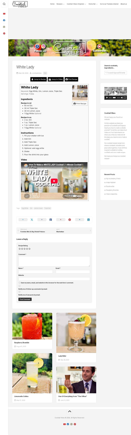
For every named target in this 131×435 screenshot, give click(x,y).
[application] (115, 93)
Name (20, 268)
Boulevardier (110, 186)
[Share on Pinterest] (63, 219)
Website (21, 275)
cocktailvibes (37, 73)
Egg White (25, 208)
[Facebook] (4, 20)
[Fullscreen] (125, 98)
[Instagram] (4, 27)
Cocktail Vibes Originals (75, 4)
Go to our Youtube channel (109, 4)
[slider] (114, 97)
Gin (45, 73)
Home (52, 4)
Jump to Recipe (39, 79)
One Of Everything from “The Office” (72, 396)
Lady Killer (62, 356)
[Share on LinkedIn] (82, 219)
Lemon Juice (38, 208)
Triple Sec (47, 208)
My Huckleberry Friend (113, 178)
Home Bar (92, 4)
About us (124, 4)
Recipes (59, 4)
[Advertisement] (69, 23)
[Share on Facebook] (44, 219)
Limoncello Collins (21, 396)
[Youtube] (4, 14)
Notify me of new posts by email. (29, 295)
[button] (116, 93)
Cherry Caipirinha (111, 194)
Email (58, 268)
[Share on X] (25, 219)
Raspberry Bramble (21, 343)
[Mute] (122, 98)
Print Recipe (72, 79)
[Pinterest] (4, 33)
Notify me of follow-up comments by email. (32, 289)
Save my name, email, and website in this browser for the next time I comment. (47, 283)
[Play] (107, 98)
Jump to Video (57, 79)
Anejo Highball (110, 182)
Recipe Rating (23, 245)
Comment (22, 254)
